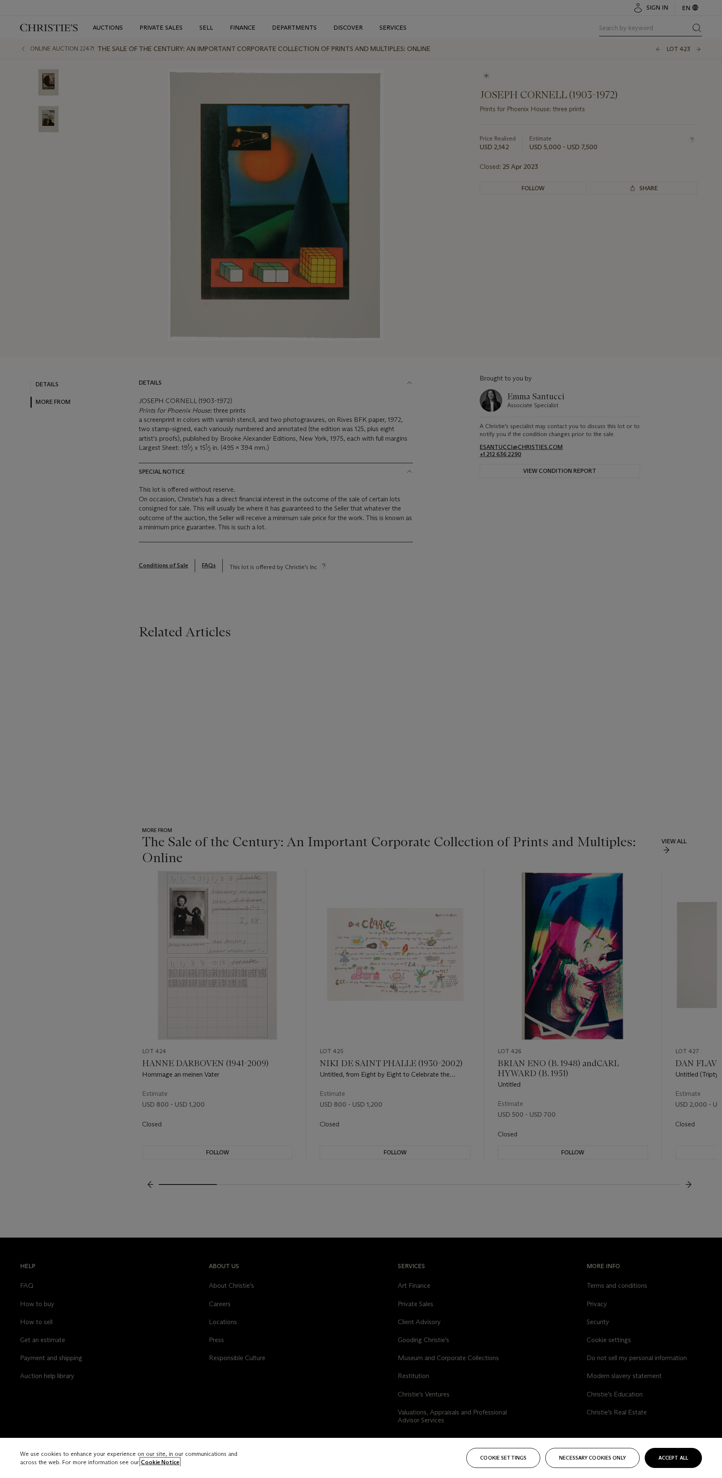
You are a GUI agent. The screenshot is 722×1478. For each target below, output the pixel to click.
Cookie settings (503, 1458)
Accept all (673, 1458)
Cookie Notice (160, 1462)
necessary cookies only (592, 1458)
